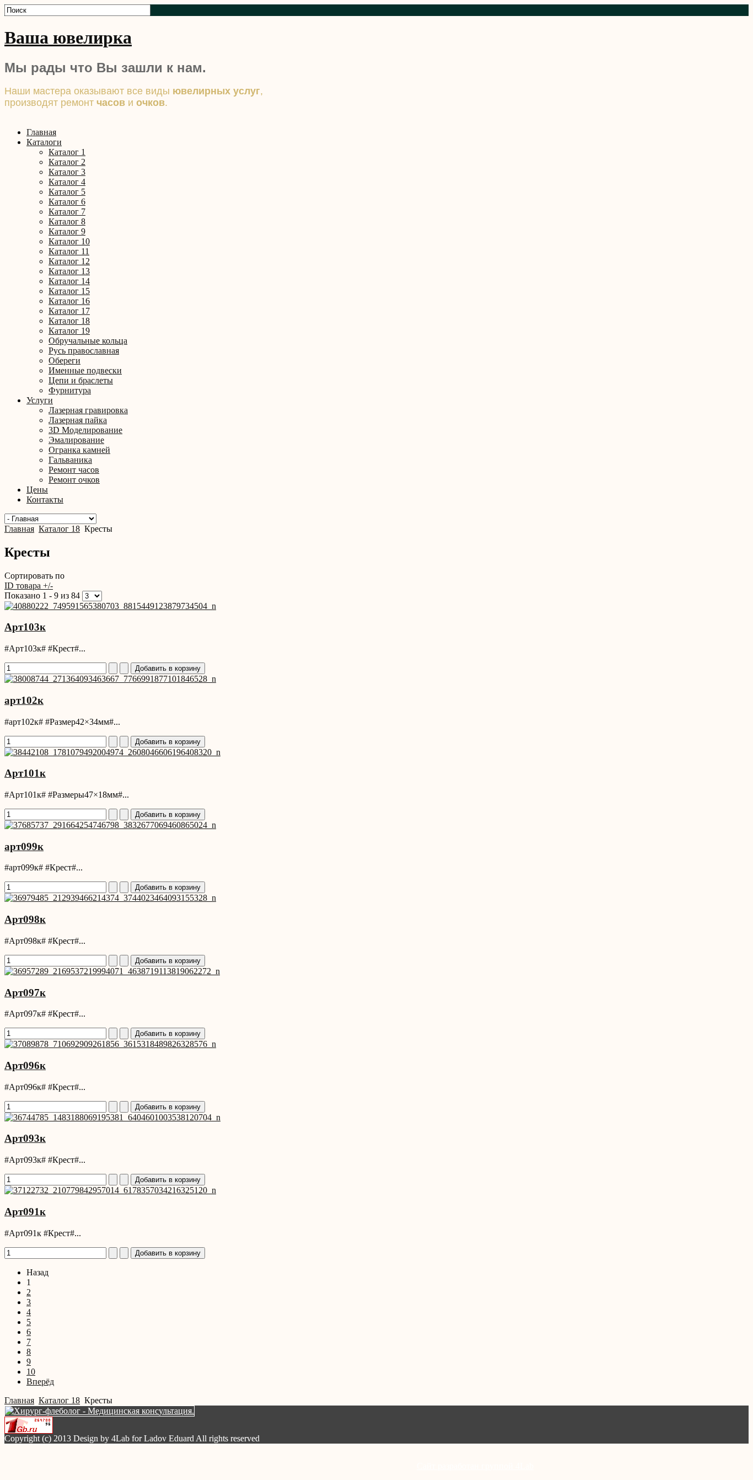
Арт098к (25, 919)
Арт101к (25, 773)
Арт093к (25, 1138)
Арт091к (25, 1211)
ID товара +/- (28, 585)
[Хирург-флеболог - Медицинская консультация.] (99, 1410)
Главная (19, 528)
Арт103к (25, 627)
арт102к (24, 700)
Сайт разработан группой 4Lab (475, 1466)
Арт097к (25, 992)
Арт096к (25, 1065)
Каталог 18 (59, 528)
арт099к (24, 846)
